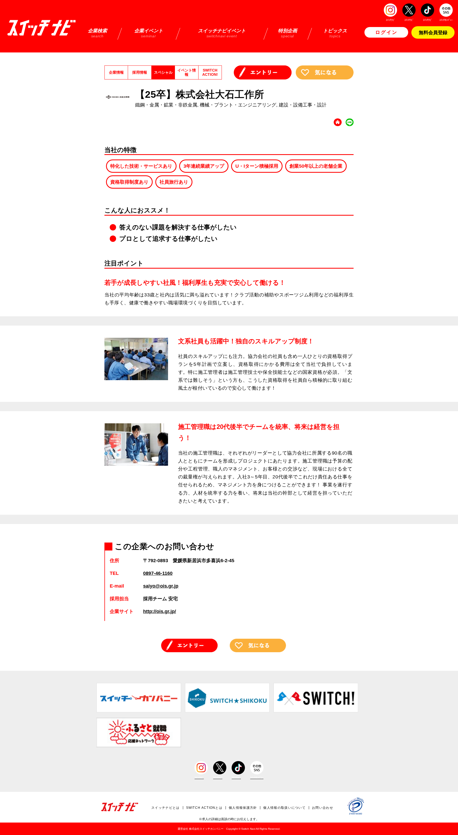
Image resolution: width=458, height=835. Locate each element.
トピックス (335, 33)
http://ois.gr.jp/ (159, 611)
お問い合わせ (322, 808)
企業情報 (116, 72)
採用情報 (139, 72)
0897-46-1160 (158, 573)
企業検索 (97, 33)
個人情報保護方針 (243, 808)
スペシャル (163, 72)
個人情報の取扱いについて (284, 808)
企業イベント (148, 33)
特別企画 (287, 33)
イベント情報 (186, 72)
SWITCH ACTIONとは (204, 808)
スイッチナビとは (165, 808)
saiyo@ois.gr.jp (160, 586)
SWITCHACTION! (210, 72)
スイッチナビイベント (222, 33)
